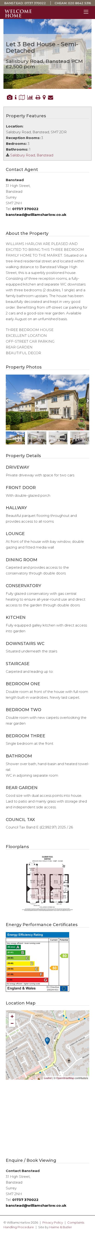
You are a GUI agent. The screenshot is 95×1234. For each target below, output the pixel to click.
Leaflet (48, 1078)
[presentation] (7, 401)
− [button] (12, 1023)
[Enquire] (50, 97)
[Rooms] (16, 97)
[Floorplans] (22, 97)
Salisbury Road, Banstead (31, 155)
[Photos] (9, 97)
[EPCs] (30, 97)
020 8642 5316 (79, 3)
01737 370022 (35, 3)
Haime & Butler (60, 1227)
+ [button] (12, 1016)
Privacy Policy (52, 1222)
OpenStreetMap (65, 1078)
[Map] (44, 97)
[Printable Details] (38, 97)
